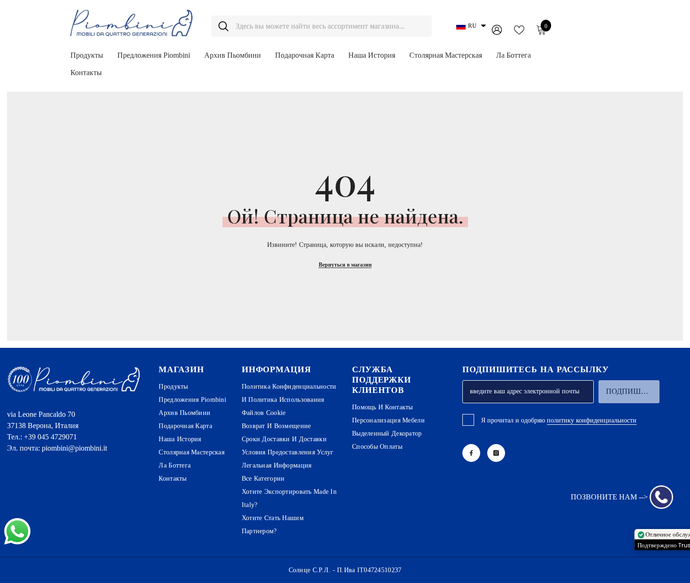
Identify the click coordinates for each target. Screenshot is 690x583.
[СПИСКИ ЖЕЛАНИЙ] (519, 29)
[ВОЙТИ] (496, 29)
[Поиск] (321, 26)
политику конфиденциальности (591, 420)
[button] (471, 25)
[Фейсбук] (471, 453)
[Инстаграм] (496, 453)
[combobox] (330, 26)
